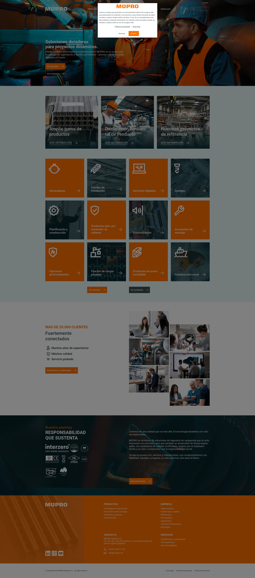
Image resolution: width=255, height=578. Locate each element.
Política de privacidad (122, 27)
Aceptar (133, 33)
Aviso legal (136, 27)
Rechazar (122, 33)
